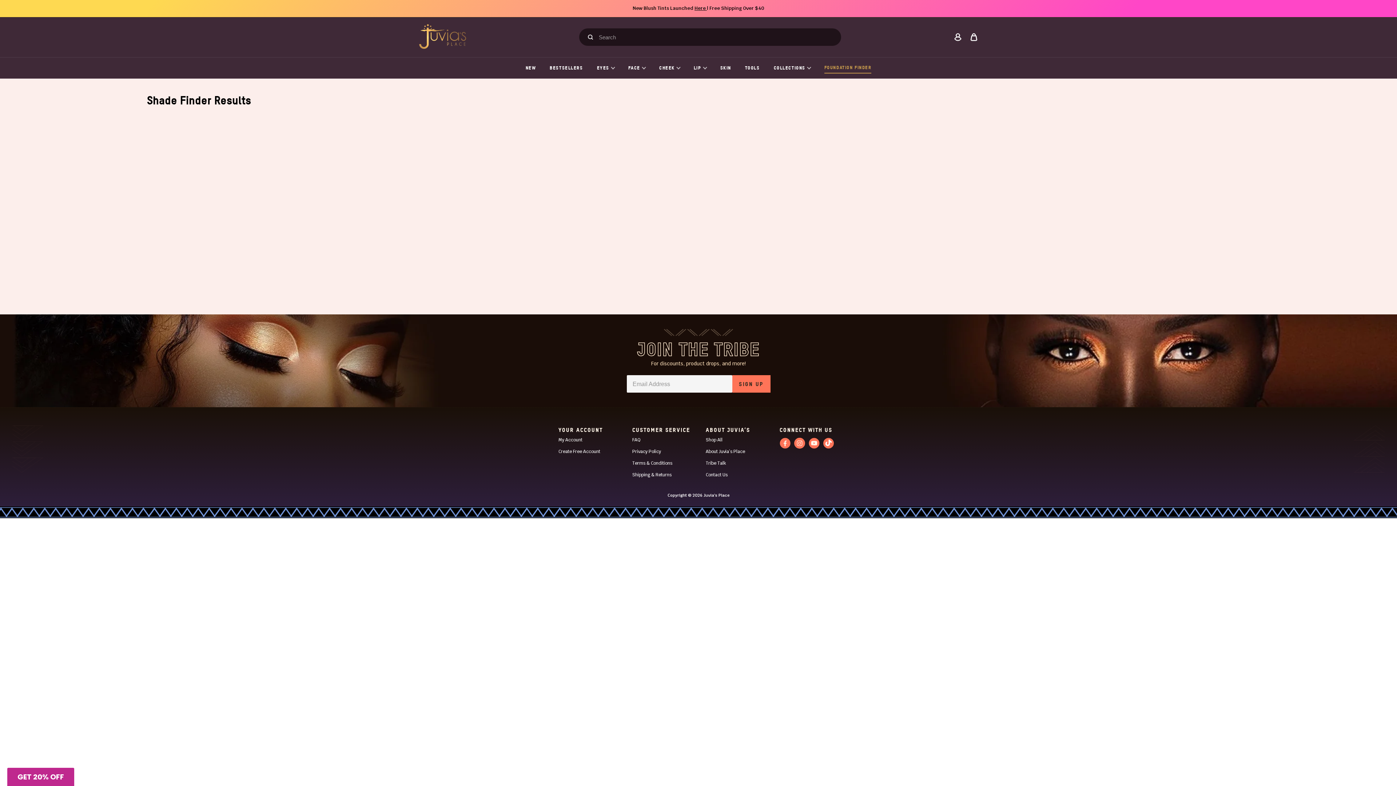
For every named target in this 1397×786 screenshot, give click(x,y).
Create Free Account (579, 451)
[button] (40, 777)
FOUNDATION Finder (848, 67)
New (531, 68)
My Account (570, 440)
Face (634, 68)
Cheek (667, 68)
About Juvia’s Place (725, 451)
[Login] (958, 37)
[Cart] (974, 37)
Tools (752, 68)
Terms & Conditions (652, 463)
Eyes (603, 68)
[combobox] (713, 37)
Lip (697, 68)
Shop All (714, 440)
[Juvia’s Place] (442, 36)
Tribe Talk (716, 463)
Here (700, 8)
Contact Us (717, 475)
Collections (789, 68)
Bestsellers (566, 68)
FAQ (636, 440)
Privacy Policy (646, 451)
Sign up (751, 384)
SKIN (725, 68)
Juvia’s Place (717, 495)
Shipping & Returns (652, 475)
